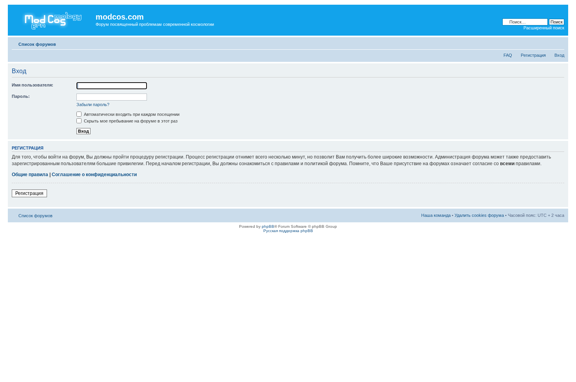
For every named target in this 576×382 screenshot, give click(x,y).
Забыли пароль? (92, 104)
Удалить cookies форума (479, 215)
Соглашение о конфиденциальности (94, 174)
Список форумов (37, 44)
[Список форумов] (53, 19)
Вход (559, 55)
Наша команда (436, 215)
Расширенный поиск (543, 27)
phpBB (268, 226)
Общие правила (30, 174)
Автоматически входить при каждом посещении (131, 114)
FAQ (508, 55)
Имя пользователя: (32, 85)
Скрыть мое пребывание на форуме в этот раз (130, 121)
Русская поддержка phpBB (288, 231)
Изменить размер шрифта (558, 42)
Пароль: (21, 96)
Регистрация (533, 55)
